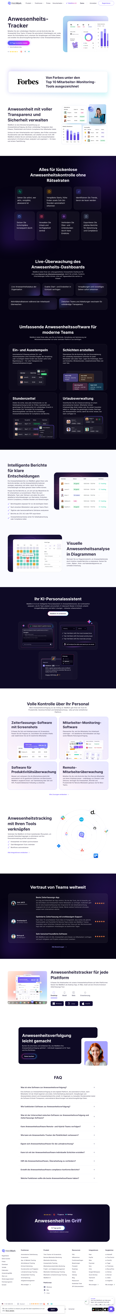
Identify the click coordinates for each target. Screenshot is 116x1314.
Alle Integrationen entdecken (18, 852)
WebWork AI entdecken (58, 613)
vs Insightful (108, 1280)
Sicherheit (71, 1309)
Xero (90, 1266)
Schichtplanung (25, 1277)
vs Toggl (107, 1263)
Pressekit (74, 1266)
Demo (82, 3)
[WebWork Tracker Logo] (16, 3)
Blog (73, 1277)
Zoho (90, 1269)
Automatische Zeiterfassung (29, 1254)
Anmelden (93, 3)
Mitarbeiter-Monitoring (50, 1260)
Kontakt (4, 1285)
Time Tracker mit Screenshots (52, 1254)
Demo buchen (29, 1056)
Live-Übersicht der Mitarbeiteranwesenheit (49, 274)
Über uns (4, 1276)
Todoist (91, 1280)
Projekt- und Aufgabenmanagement (54, 1269)
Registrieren (106, 3)
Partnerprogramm (7, 1282)
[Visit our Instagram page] (108, 1304)
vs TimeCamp (109, 1266)
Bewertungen (76, 1263)
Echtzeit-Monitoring (27, 1266)
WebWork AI (47, 1277)
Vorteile (4, 1267)
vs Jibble (108, 1277)
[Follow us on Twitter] (112, 1304)
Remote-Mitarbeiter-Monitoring (53, 1257)
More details (10, 1311)
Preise (48, 3)
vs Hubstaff (108, 1254)
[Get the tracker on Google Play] (97, 1310)
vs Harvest (108, 1275)
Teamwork (92, 1277)
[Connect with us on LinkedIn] (96, 1304)
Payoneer (91, 1263)
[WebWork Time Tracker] (9, 1250)
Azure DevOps (93, 1275)
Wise (90, 1260)
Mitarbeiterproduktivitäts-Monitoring (54, 1266)
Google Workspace (94, 1272)
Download (5, 1264)
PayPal (91, 1257)
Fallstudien (5, 1270)
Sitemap (74, 1275)
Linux (48, 1293)
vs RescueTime (109, 1269)
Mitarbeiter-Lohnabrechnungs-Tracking (55, 1275)
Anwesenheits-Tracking (28, 1275)
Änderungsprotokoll (7, 1279)
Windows (49, 1287)
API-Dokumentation (78, 1286)
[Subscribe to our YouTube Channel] (100, 1304)
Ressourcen (75, 1280)
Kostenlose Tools (77, 1283)
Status (74, 1272)
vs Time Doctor (109, 1257)
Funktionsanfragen (77, 1260)
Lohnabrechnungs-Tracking (29, 1272)
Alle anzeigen (25, 1284)
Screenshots (24, 1257)
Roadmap (75, 1269)
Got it (52, 1309)
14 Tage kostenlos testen (18, 43)
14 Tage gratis (56, 1228)
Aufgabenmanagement (28, 1280)
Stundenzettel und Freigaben (29, 1269)
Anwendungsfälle (7, 1273)
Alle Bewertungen (58, 947)
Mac (47, 1290)
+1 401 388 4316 (8, 1304)
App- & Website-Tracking (28, 1260)
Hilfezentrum (76, 1257)
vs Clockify (108, 1260)
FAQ (73, 1254)
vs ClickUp (108, 1272)
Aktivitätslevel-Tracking (28, 1263)
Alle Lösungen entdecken (58, 794)
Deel (90, 1254)
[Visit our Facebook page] (104, 1304)
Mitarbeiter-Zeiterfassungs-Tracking (54, 1272)
